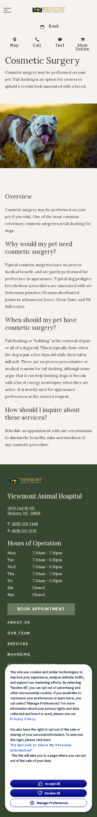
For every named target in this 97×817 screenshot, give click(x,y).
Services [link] (17, 643)
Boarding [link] (18, 654)
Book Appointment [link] (41, 609)
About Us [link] (18, 622)
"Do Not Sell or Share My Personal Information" (40, 747)
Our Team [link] (18, 633)
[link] (48, 10)
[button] (7, 10)
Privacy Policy (23, 719)
